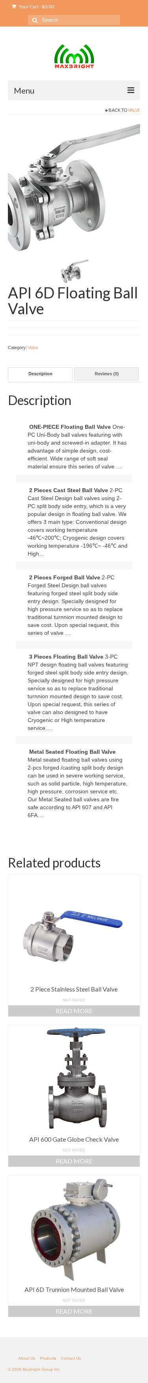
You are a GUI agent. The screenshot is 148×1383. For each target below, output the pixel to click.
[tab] (40, 373)
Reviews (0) (107, 373)
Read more (74, 1010)
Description (40, 373)
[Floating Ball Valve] (74, 188)
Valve (134, 110)
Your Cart (36, 7)
